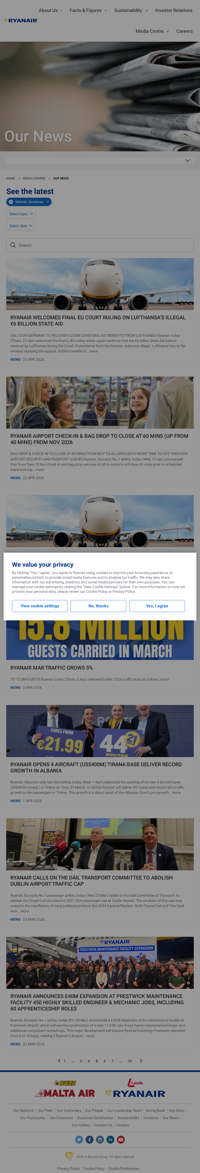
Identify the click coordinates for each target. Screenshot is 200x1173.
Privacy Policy (124, 591)
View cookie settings (40, 605)
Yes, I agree (157, 605)
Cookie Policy (97, 591)
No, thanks (99, 605)
